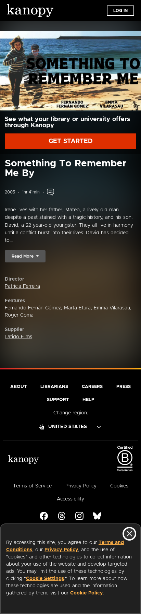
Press (123, 387)
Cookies (119, 486)
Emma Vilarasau (112, 308)
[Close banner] (129, 533)
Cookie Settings (45, 578)
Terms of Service (32, 486)
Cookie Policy (86, 593)
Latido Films (18, 336)
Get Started (71, 141)
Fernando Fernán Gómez (33, 308)
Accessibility (70, 499)
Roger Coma (19, 315)
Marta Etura (77, 308)
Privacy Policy (61, 549)
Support (58, 400)
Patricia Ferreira (22, 286)
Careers (92, 387)
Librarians (54, 387)
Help (88, 400)
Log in (120, 11)
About (18, 387)
